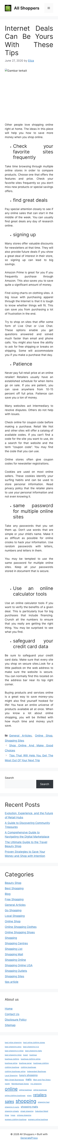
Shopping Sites (14, 740)
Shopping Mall (14, 954)
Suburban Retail (41, 1111)
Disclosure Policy (16, 1019)
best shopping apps (13, 1047)
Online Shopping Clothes (21, 926)
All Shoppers (26, 8)
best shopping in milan (14, 1051)
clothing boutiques (28, 1067)
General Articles (20, 735)
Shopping (11, 937)
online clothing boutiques (15, 1095)
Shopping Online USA (19, 965)
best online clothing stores (34, 1042)
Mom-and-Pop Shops (42, 1080)
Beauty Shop (13, 882)
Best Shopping (14, 888)
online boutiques (40, 1090)
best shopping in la (31, 1047)
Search (9, 777)
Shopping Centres (16, 943)
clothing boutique (12, 1067)
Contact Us (12, 1014)
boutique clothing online (30, 1059)
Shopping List (13, 948)
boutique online (11, 1063)
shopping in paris (12, 1107)
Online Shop (43, 735)
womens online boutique (38, 1119)
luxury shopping (28, 1075)
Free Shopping (14, 899)
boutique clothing (12, 1059)
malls (29, 1079)
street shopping (27, 1111)
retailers (40, 1095)
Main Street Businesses (14, 1080)
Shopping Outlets (16, 970)
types (13, 1115)
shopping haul (43, 1102)
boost (25, 1055)
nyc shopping (36, 1084)
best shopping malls (33, 1051)
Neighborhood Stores (20, 1084)
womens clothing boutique (15, 1119)
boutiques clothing (41, 1063)
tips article (11, 981)
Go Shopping (13, 910)
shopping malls (29, 1106)
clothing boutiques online (15, 1071)
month (7, 1084)
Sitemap (10, 1025)
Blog (7, 893)
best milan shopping (13, 1042)
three (7, 1115)
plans (29, 1095)
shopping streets (12, 1111)
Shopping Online (15, 959)
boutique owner (25, 1063)
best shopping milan (13, 1055)
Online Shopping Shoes (20, 932)
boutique (33, 1055)
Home (9, 1008)
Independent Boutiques (36, 1071)
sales (9, 1101)
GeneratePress (29, 1137)
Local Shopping (15, 915)
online (11, 1089)
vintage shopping (24, 1115)
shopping (26, 1101)
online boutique (25, 1090)
